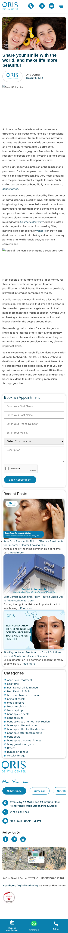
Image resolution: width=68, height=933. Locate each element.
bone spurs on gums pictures (24, 740)
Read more (17, 552)
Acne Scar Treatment (19, 680)
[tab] (14, 791)
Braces (11, 748)
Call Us (56, 929)
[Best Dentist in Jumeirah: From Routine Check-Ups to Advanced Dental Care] (34, 574)
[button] (61, 6)
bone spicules (15, 717)
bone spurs (13, 736)
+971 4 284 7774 (19, 812)
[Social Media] (5, 839)
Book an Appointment (12, 929)
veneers (41, 230)
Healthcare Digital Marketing (20, 885)
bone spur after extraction (22, 725)
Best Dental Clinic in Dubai (22, 687)
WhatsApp (34, 930)
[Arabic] (42, 6)
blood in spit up (16, 706)
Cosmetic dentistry (31, 221)
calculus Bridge (16, 755)
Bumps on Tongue (17, 751)
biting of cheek (16, 698)
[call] (56, 924)
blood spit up (15, 710)
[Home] (10, 6)
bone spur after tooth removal (25, 732)
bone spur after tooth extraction (26, 729)
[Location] (34, 858)
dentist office (10, 188)
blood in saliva (16, 702)
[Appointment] (51, 6)
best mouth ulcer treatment (23, 695)
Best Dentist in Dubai (19, 691)
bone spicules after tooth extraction (28, 721)
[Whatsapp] (34, 923)
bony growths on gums (20, 744)
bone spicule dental (18, 714)
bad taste (13, 683)
